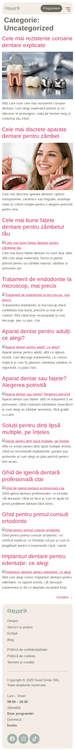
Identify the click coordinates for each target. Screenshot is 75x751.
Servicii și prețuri (20, 627)
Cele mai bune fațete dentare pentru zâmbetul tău (33, 227)
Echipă (12, 633)
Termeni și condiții (20, 662)
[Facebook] (12, 739)
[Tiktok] (35, 739)
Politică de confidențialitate (27, 650)
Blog (10, 640)
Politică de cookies (21, 656)
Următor (64, 597)
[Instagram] (23, 739)
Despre (12, 621)
